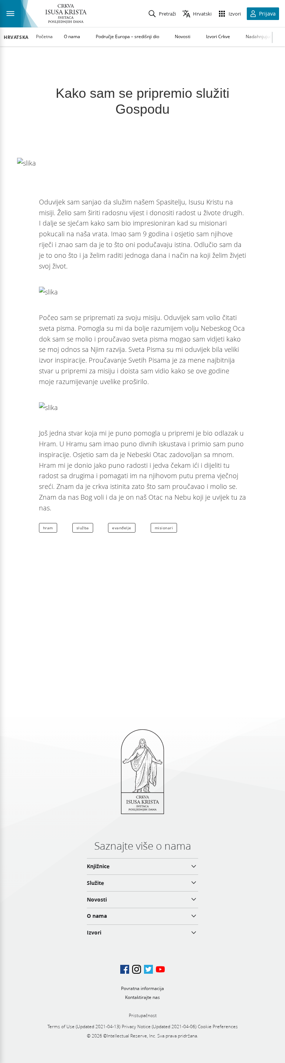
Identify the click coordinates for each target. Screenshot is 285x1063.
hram (48, 527)
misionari (164, 527)
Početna (44, 36)
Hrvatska (16, 37)
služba (82, 527)
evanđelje (121, 527)
